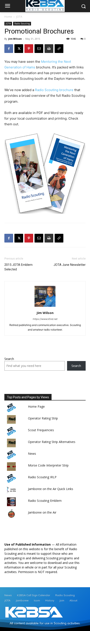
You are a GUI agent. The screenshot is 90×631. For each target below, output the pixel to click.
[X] (18, 48)
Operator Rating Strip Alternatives (51, 442)
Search (9, 359)
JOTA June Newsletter (70, 265)
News (32, 453)
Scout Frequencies (41, 430)
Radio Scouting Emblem (45, 501)
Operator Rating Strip (43, 418)
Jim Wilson (15, 38)
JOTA (19, 17)
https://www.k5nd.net (45, 319)
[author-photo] (45, 307)
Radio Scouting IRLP (42, 477)
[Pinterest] (28, 48)
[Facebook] (8, 48)
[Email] (39, 48)
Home (8, 17)
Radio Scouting (22, 23)
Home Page (36, 406)
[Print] (49, 48)
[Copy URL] (59, 48)
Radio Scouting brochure (54, 90)
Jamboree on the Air (42, 512)
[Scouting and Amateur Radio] (34, 612)
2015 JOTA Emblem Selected (18, 267)
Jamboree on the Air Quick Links (50, 489)
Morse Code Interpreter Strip (48, 465)
